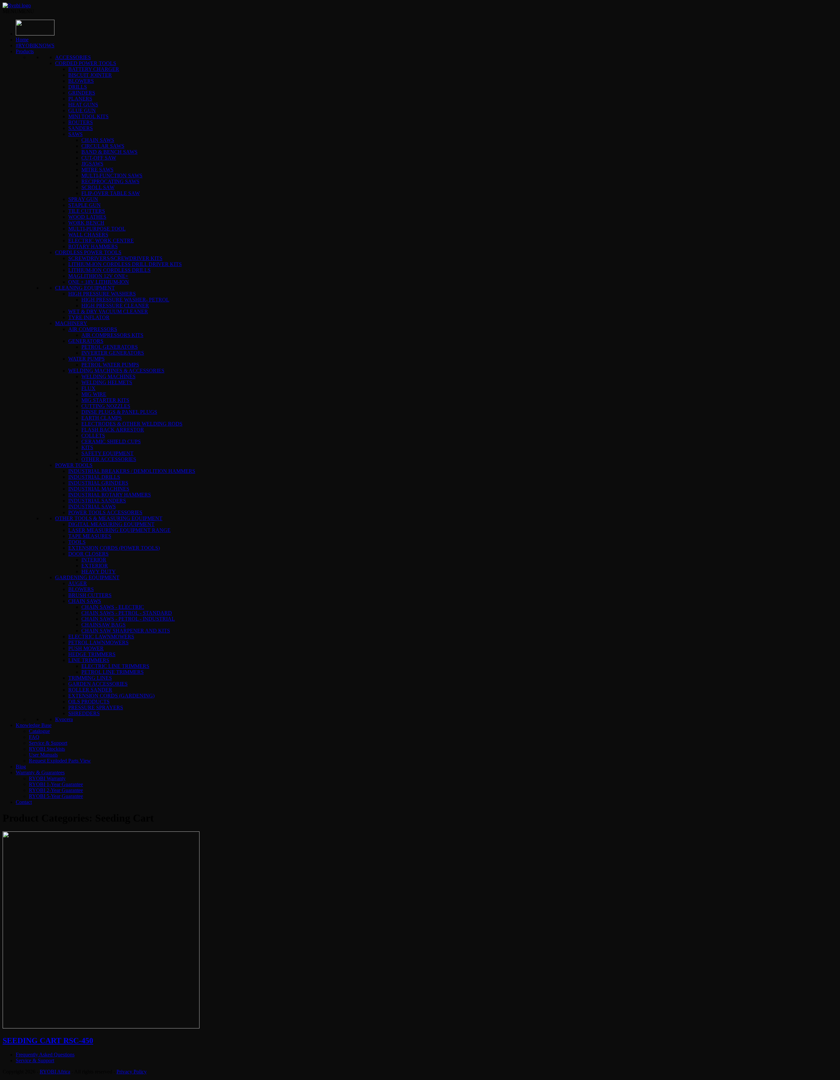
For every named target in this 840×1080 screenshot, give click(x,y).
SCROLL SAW (98, 187)
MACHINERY (71, 323)
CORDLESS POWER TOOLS (88, 252)
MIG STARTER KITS (105, 400)
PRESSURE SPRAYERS (95, 707)
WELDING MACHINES (108, 376)
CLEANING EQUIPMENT (85, 288)
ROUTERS (80, 122)
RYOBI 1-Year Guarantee (56, 784)
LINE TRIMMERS (88, 660)
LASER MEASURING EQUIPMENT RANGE (119, 530)
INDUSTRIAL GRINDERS (98, 483)
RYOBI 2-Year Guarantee (56, 790)
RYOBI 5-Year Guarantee (56, 796)
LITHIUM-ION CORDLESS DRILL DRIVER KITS (125, 264)
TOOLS (77, 542)
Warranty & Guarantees (40, 772)
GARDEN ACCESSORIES (98, 684)
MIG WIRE (93, 394)
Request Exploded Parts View (60, 760)
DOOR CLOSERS (88, 554)
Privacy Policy (131, 1071)
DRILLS (77, 87)
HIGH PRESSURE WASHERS (102, 294)
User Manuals (43, 755)
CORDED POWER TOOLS (85, 63)
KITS (87, 447)
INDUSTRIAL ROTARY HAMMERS (109, 494)
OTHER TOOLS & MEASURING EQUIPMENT (108, 518)
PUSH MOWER (86, 648)
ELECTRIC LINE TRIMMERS (115, 666)
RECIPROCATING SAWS (110, 181)
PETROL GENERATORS (109, 347)
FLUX (88, 388)
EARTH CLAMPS (101, 418)
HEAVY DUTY (98, 571)
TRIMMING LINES (90, 678)
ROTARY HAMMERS (93, 246)
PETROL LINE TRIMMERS (112, 672)
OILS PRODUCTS (89, 701)
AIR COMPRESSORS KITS (112, 335)
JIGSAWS (92, 163)
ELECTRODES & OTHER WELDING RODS (131, 424)
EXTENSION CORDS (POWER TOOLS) (114, 548)
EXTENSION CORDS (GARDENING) (111, 695)
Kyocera (64, 719)
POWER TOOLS (74, 465)
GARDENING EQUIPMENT (87, 577)
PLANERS (80, 98)
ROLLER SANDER (90, 690)
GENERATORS (85, 341)
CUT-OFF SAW (98, 158)
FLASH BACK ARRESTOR (112, 429)
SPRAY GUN (83, 199)
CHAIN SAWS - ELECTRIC (112, 607)
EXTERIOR (94, 565)
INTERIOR (93, 559)
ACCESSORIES (73, 57)
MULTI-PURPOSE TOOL (97, 228)
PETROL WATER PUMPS (110, 364)
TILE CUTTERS (86, 211)
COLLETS (93, 435)
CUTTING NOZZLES (105, 406)
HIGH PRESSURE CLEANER (115, 305)
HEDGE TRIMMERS (92, 654)
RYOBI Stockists (47, 749)
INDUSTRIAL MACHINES (98, 489)
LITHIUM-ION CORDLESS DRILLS (109, 270)
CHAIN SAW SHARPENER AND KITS (125, 630)
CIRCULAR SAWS (102, 146)
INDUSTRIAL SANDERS (97, 500)
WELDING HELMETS (106, 382)
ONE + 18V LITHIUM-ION (98, 282)
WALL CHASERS (88, 234)
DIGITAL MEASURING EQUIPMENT (111, 524)
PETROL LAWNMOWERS (98, 642)
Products (25, 51)
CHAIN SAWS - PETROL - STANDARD (126, 613)
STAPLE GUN (84, 205)
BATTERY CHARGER (93, 69)
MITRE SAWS (97, 169)
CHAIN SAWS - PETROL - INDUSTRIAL (128, 619)
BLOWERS (81, 81)
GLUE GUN (82, 110)
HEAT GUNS (83, 104)
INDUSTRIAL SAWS (92, 506)
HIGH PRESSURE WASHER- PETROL (125, 299)
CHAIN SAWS (97, 140)
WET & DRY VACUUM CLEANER (108, 311)
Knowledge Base (34, 725)
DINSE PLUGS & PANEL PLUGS (119, 412)
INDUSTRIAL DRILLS (94, 477)
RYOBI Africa (55, 1071)
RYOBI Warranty (47, 778)
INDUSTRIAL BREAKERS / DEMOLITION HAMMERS (131, 471)
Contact (24, 802)
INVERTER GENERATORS (112, 353)
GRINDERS (81, 93)
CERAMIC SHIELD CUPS (111, 441)
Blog (21, 766)
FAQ (34, 737)
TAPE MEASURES (89, 536)
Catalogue (39, 731)
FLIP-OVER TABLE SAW (110, 193)
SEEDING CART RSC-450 (48, 1040)
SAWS (75, 134)
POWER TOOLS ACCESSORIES (105, 512)
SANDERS (80, 128)
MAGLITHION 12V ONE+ (98, 276)
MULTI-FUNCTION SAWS (111, 175)
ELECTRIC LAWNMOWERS (101, 636)
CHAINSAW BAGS (103, 625)
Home (22, 39)
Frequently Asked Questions (45, 1054)
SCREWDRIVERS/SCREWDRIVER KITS (115, 258)
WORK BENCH (86, 223)
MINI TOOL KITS (88, 116)
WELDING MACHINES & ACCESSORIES (116, 370)
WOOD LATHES (87, 217)
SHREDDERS (84, 713)
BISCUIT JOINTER (90, 75)
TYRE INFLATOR (89, 317)
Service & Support (48, 743)
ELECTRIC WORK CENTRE (101, 240)
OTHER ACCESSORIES (108, 459)
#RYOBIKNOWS (35, 45)
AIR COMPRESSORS (92, 329)
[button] (18, 11)
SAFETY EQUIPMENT (107, 453)
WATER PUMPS (86, 359)
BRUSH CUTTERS (90, 595)
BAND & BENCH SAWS (109, 152)
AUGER (77, 583)
